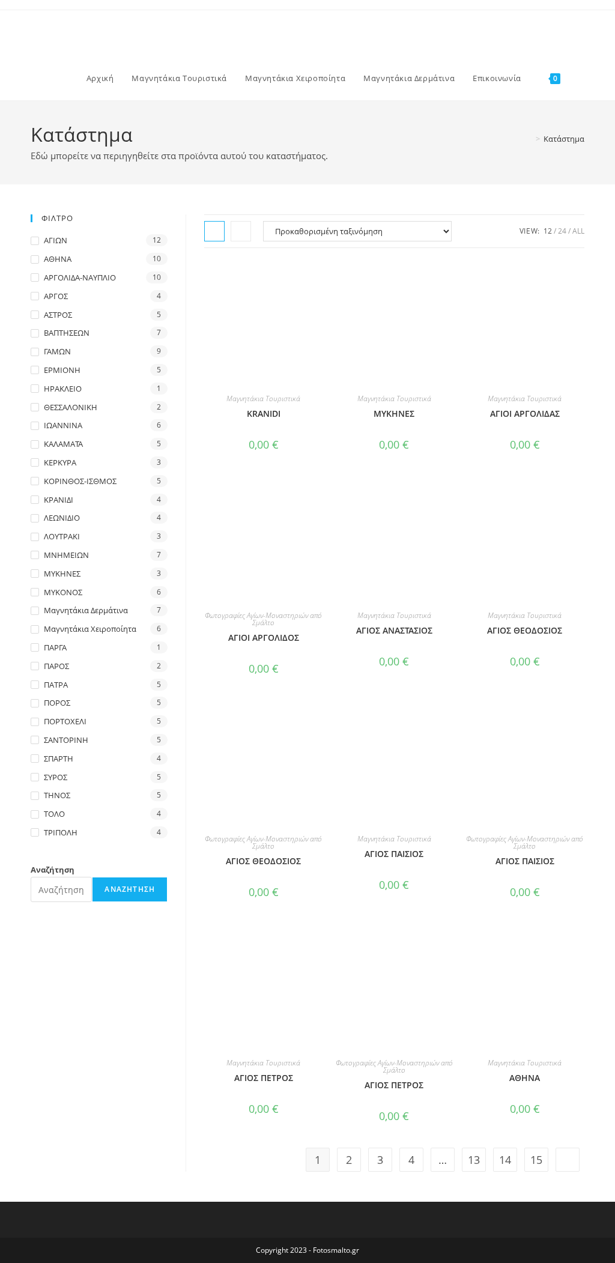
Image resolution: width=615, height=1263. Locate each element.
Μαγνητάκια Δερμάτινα (86, 610)
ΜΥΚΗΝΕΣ (62, 573)
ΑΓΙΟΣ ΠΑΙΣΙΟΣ (394, 853)
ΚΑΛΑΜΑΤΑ (63, 443)
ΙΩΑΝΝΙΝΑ (63, 425)
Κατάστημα (564, 138)
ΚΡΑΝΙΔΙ (58, 499)
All (578, 231)
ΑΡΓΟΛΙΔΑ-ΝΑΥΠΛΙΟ (80, 277)
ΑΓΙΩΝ (55, 240)
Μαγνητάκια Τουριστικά (263, 398)
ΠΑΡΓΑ (55, 647)
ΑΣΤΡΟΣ (58, 314)
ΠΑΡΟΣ (56, 666)
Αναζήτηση (52, 869)
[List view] (241, 231)
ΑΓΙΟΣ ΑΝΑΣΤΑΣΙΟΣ (394, 630)
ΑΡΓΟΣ (56, 296)
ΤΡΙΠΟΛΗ (60, 832)
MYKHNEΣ (394, 413)
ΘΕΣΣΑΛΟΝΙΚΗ (70, 407)
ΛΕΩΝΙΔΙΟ (62, 517)
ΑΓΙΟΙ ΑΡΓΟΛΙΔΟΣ (263, 637)
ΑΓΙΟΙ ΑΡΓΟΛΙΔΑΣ (525, 413)
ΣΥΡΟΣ (55, 777)
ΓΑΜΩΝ (57, 351)
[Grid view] (214, 231)
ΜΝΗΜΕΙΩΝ (66, 555)
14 (505, 1159)
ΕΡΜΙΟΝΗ (62, 370)
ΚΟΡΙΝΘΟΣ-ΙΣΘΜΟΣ (80, 481)
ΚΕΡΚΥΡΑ (60, 462)
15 (536, 1159)
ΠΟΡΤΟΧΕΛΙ (65, 721)
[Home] (529, 138)
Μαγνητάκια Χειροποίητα (90, 628)
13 (474, 1159)
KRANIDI (263, 413)
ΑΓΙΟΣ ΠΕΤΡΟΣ (263, 1077)
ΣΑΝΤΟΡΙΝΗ (66, 739)
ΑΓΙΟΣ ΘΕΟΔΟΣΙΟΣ (524, 630)
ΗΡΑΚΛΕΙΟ (63, 388)
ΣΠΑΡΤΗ (58, 758)
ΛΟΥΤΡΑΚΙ (62, 536)
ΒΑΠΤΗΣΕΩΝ (66, 332)
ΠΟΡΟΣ (57, 702)
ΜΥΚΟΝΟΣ (63, 592)
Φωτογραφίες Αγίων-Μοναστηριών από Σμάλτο (263, 619)
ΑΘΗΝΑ (524, 1077)
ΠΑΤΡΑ (56, 684)
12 (548, 231)
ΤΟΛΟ (54, 813)
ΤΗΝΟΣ (57, 795)
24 (562, 231)
